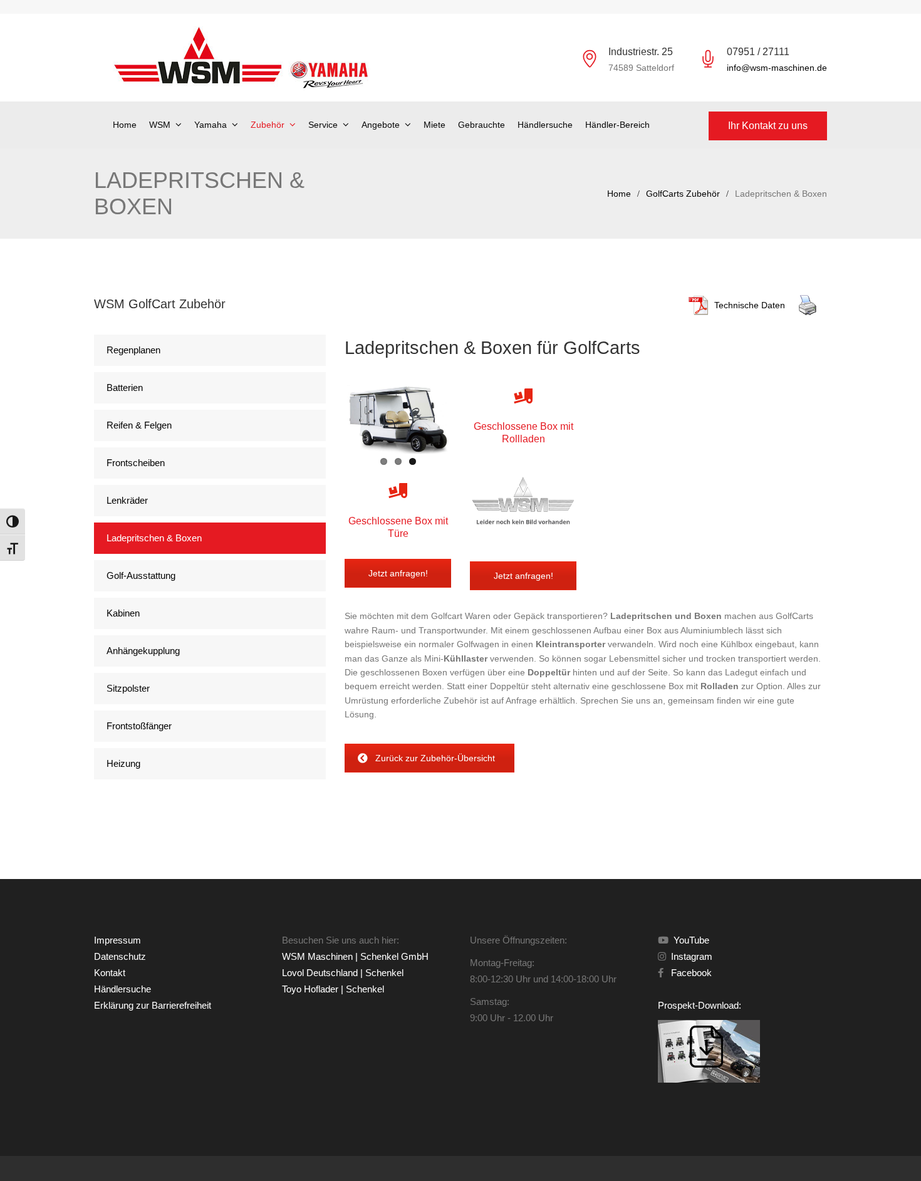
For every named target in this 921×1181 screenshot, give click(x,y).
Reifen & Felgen (139, 425)
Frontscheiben (136, 462)
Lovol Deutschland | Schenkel (342, 972)
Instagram (690, 956)
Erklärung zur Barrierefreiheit (152, 1005)
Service (323, 125)
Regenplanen (133, 350)
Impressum (117, 940)
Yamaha (210, 125)
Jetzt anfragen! (398, 573)
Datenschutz (120, 956)
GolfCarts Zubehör (683, 194)
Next (467, 416)
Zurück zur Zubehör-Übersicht (435, 758)
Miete (434, 125)
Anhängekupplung (143, 650)
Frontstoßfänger (139, 726)
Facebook (689, 972)
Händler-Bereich (617, 125)
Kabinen (123, 613)
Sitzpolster (128, 688)
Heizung (123, 763)
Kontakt (109, 972)
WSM (159, 125)
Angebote (381, 125)
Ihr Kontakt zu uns (768, 125)
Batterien (125, 387)
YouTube (690, 940)
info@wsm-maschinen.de (777, 68)
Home (125, 125)
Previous (328, 416)
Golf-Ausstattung (141, 575)
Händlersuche (545, 125)
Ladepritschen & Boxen (154, 538)
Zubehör (267, 125)
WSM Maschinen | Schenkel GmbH (355, 956)
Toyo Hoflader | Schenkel (333, 989)
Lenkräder (127, 500)
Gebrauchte (481, 125)
